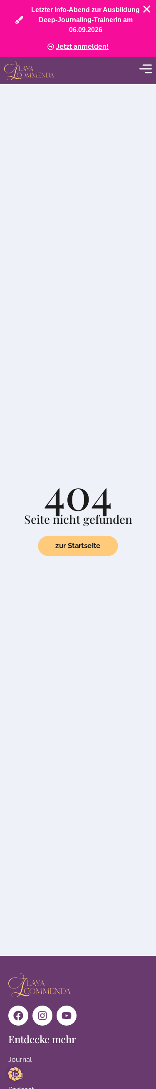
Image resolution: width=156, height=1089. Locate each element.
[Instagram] (42, 1016)
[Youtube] (67, 1016)
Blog (15, 1075)
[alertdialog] (78, 28)
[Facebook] (18, 1016)
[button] (15, 1074)
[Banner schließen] (147, 9)
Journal (20, 1060)
